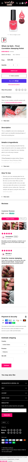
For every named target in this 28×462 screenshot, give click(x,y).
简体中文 (4, 449)
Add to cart (14, 70)
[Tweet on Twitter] (22, 90)
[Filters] (21, 218)
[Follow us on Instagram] (11, 430)
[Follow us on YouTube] (17, 430)
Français (11, 449)
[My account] (20, 3)
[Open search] (17, 3)
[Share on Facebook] (16, 90)
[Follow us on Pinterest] (14, 430)
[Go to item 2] (14, 226)
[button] (5, 51)
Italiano (19, 449)
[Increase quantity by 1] (17, 65)
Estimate (6, 365)
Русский (6, 451)
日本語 (22, 449)
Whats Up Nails (6, 54)
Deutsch (16, 449)
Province (4, 348)
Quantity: (4, 65)
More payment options (14, 84)
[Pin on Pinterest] (19, 90)
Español (10, 451)
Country (4, 341)
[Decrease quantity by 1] (9, 65)
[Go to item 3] (23, 226)
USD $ (3, 422)
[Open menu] (2, 3)
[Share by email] (25, 90)
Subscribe (7, 415)
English (7, 449)
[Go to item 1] (6, 226)
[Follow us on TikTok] (20, 430)
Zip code (4, 355)
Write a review (10, 218)
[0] (25, 3)
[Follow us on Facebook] (8, 430)
